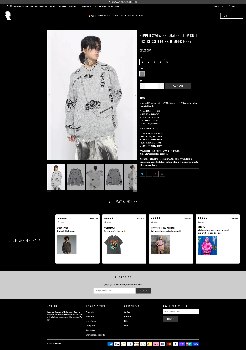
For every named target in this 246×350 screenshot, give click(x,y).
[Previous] (49, 95)
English (217, 6)
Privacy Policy (90, 312)
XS (167, 62)
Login (233, 6)
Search (126, 325)
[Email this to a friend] (162, 174)
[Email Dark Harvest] (3, 6)
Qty (141, 80)
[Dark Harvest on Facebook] (7, 6)
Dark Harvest (57, 343)
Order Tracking (41, 6)
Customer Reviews (86, 6)
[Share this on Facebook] (149, 174)
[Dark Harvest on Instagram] (11, 6)
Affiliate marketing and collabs (107, 6)
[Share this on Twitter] (142, 174)
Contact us (127, 316)
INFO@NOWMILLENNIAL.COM (23, 6)
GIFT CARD (72, 6)
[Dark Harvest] (8, 15)
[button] (104, 16)
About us (52, 6)
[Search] (240, 16)
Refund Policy (90, 316)
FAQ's (125, 321)
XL (161, 62)
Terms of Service (91, 321)
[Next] (135, 95)
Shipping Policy (90, 325)
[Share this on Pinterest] (155, 174)
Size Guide (62, 6)
